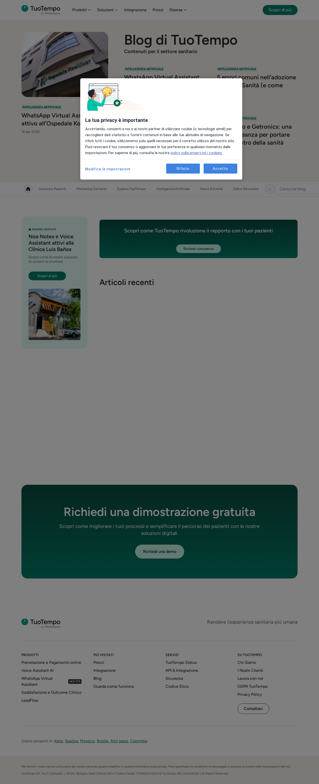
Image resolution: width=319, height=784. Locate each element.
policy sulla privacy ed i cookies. (197, 153)
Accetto (220, 168)
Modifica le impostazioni (107, 169)
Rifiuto (183, 168)
